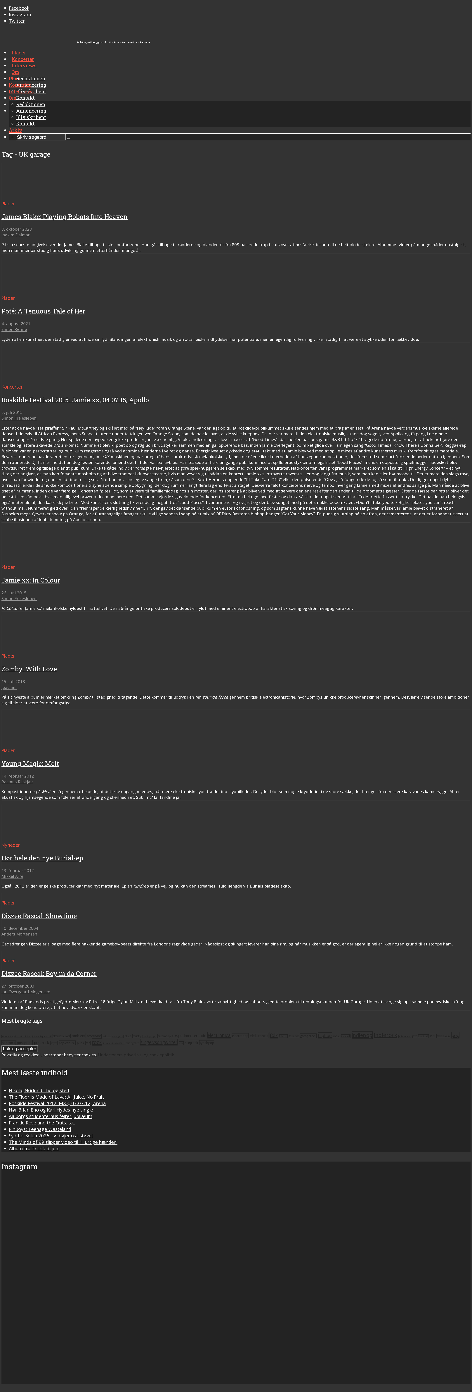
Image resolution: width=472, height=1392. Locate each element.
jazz (414, 1036)
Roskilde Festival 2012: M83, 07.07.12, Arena (57, 1103)
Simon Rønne (14, 329)
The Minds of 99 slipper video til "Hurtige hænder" (63, 1142)
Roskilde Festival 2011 (114, 1043)
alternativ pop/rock (41, 1036)
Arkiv (15, 130)
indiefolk (345, 1036)
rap (88, 1043)
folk (274, 1035)
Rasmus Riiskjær (17, 782)
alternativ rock (61, 1036)
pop (455, 1035)
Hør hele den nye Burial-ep (42, 858)
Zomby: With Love (29, 668)
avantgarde (117, 1036)
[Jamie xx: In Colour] (36, 560)
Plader (16, 78)
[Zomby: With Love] (33, 649)
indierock (385, 1035)
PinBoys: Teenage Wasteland (40, 1129)
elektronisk (259, 1035)
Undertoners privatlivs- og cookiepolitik (136, 1055)
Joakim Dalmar (15, 235)
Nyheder (10, 845)
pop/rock (8, 1042)
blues (128, 1036)
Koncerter (20, 85)
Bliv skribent (31, 117)
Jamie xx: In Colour (30, 580)
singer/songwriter (158, 1042)
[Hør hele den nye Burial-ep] (27, 838)
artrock (107, 1036)
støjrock (191, 1042)
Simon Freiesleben (19, 418)
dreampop (164, 1036)
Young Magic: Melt (30, 763)
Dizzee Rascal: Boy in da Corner (49, 973)
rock (97, 1042)
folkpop (283, 1036)
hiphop (325, 1035)
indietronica (405, 1036)
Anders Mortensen (19, 934)
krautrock (423, 1036)
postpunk (24, 1042)
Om (12, 98)
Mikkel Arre (12, 876)
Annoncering (31, 111)
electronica (219, 1035)
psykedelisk (67, 1043)
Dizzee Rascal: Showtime (39, 915)
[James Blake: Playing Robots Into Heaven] (36, 197)
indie (336, 1036)
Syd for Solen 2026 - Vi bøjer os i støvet (51, 1135)
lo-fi (432, 1036)
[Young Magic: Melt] (36, 744)
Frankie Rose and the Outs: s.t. (42, 1122)
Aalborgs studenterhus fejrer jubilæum (50, 1116)
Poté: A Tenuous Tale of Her (43, 311)
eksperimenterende (189, 1035)
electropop (240, 1035)
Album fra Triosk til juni (34, 1148)
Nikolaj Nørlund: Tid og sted (39, 1090)
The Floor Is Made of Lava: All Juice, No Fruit (56, 1097)
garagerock (308, 1036)
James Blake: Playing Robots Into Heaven (64, 216)
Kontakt (25, 123)
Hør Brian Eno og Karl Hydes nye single (51, 1110)
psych (54, 1043)
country (137, 1036)
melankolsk (443, 1036)
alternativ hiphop (22, 1036)
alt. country (7, 1036)
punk (80, 1043)
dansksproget (149, 1036)
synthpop (206, 1042)
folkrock (294, 1036)
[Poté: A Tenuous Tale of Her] (36, 291)
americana (94, 1036)
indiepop (362, 1035)
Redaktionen (30, 104)
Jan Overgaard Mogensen (25, 992)
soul (181, 1043)
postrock (41, 1042)
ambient (79, 1035)
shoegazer (132, 1043)
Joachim (9, 687)
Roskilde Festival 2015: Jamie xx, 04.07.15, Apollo (75, 399)
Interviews (21, 91)
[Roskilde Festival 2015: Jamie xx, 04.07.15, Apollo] (36, 380)
